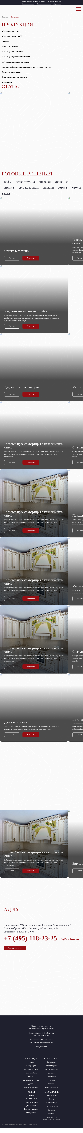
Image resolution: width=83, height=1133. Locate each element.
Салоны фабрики (31, 1102)
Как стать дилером (31, 1109)
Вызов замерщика (51, 1069)
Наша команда (51, 1103)
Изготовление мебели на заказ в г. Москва (28, 124)
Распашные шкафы (31, 1069)
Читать (56, 153)
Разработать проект (44, 4)
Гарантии (57, 4)
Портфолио (51, 1076)
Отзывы (52, 1080)
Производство (51, 1095)
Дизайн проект (51, 1066)
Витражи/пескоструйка (31, 1080)
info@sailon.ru (68, 939)
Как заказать (52, 1062)
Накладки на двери (31, 1087)
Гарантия (51, 1084)
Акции (31, 1095)
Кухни (31, 1062)
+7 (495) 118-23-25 (30, 938)
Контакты (51, 1110)
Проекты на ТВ (52, 1106)
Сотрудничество (31, 1113)
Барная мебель (31, 1073)
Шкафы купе (31, 1066)
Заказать (31, 258)
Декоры (31, 1084)
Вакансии (51, 1114)
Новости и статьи (51, 1087)
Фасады (31, 1076)
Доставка (51, 1073)
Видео (51, 1099)
